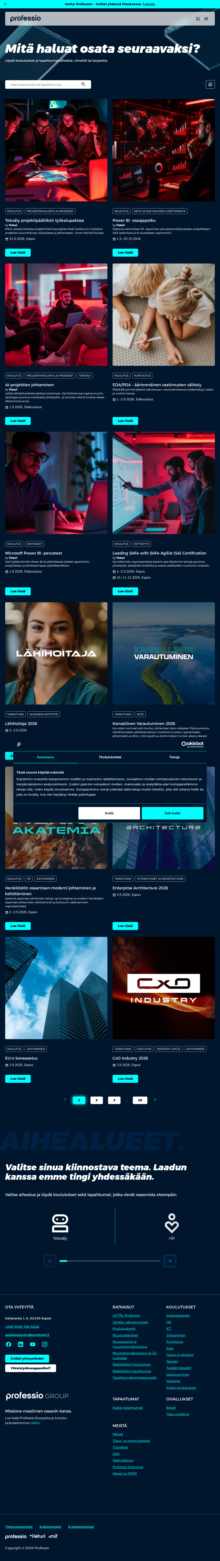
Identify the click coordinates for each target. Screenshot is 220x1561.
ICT (168, 1328)
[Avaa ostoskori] (197, 18)
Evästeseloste (50, 1527)
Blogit (171, 1407)
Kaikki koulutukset (181, 1387)
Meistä (118, 1434)
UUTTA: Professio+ (127, 1315)
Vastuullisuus (123, 1460)
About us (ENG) (125, 1473)
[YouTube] (32, 1344)
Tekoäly (172, 1361)
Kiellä (109, 813)
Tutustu (149, 4)
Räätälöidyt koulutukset (132, 1364)
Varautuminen (177, 1374)
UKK (116, 1454)
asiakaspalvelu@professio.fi (27, 1335)
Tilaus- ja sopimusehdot (131, 1441)
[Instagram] (44, 1344)
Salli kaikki (172, 813)
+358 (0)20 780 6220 (22, 1326)
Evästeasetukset (81, 1527)
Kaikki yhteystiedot (27, 1358)
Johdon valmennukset (130, 1322)
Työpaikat (120, 1447)
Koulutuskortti (124, 1328)
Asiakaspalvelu (178, 1315)
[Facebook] (8, 1344)
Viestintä (173, 1381)
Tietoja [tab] (174, 757)
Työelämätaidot (178, 1368)
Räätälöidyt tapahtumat (132, 1371)
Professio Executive (128, 1467)
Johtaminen (176, 1335)
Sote (169, 1348)
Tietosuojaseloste (19, 1527)
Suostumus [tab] (45, 757)
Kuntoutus (174, 1341)
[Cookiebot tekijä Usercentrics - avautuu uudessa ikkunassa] (184, 744)
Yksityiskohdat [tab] (110, 757)
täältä (35, 1423)
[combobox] (48, 84)
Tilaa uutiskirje (177, 1414)
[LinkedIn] (20, 1344)
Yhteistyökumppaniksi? (31, 1368)
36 (137, 1101)
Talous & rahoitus (179, 1355)
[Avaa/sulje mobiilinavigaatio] (206, 18)
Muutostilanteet (125, 1335)
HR (168, 1322)
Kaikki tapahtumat (128, 1407)
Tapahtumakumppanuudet (135, 1377)
